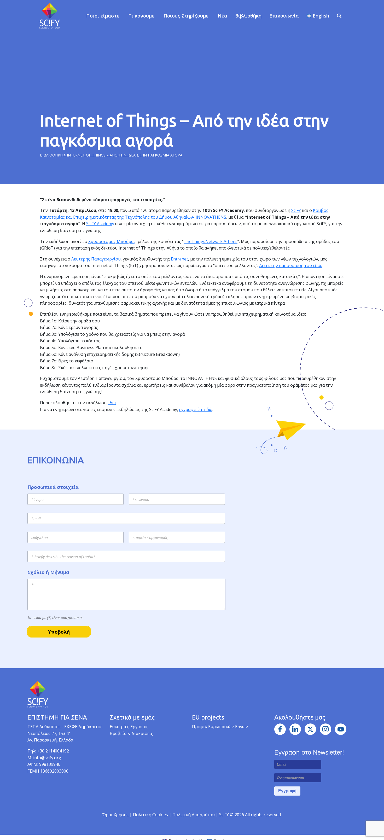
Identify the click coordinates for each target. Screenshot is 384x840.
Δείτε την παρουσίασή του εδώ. (290, 265)
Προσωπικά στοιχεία (53, 487)
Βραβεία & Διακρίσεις (131, 733)
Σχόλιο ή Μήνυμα (48, 572)
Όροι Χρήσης (115, 815)
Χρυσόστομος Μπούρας (112, 241)
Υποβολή (59, 632)
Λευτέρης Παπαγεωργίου (96, 259)
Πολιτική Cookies (151, 815)
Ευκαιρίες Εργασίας (129, 726)
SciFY (296, 210)
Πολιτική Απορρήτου (194, 815)
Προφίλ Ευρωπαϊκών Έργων (220, 726)
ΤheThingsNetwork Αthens (210, 241)
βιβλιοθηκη (52, 155)
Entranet (179, 259)
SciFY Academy (100, 224)
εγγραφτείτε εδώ (195, 409)
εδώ (112, 402)
